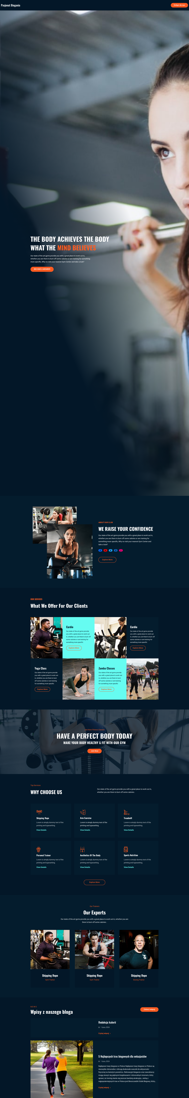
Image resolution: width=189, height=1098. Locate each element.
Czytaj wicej (103, 1033)
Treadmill (128, 818)
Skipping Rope (42, 818)
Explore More (94, 882)
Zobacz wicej (149, 1009)
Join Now (94, 751)
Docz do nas (179, 5)
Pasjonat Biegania (10, 5)
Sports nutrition (131, 855)
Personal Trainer (43, 855)
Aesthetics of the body (90, 855)
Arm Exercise (85, 818)
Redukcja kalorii (107, 1022)
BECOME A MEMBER (42, 269)
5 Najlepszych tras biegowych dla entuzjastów (122, 1056)
